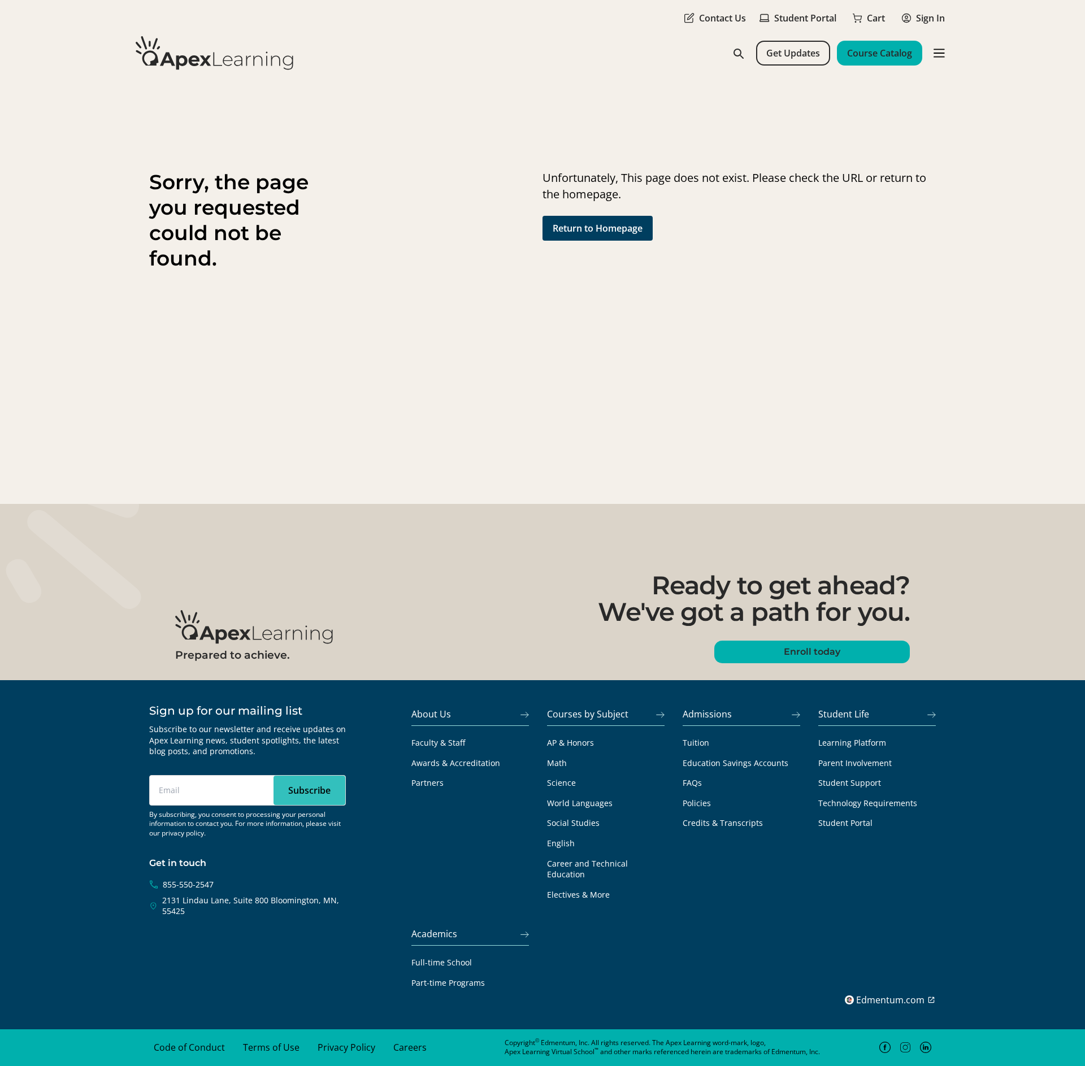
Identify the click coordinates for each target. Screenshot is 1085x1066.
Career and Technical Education (587, 869)
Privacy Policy (346, 1047)
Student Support (849, 782)
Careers (410, 1047)
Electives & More (578, 894)
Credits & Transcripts (723, 822)
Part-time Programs (448, 982)
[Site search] (738, 53)
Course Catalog (879, 53)
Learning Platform (852, 742)
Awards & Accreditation (455, 763)
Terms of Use (271, 1047)
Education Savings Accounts (735, 763)
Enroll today (812, 651)
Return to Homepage (598, 228)
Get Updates (793, 53)
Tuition (696, 742)
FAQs (692, 782)
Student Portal (845, 822)
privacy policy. (184, 833)
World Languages (580, 803)
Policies (697, 803)
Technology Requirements (867, 803)
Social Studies (573, 822)
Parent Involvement (855, 763)
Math (557, 763)
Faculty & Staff (438, 742)
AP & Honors (570, 742)
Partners (427, 782)
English (561, 843)
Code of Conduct (189, 1047)
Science (561, 782)
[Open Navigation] (939, 53)
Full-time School (441, 962)
